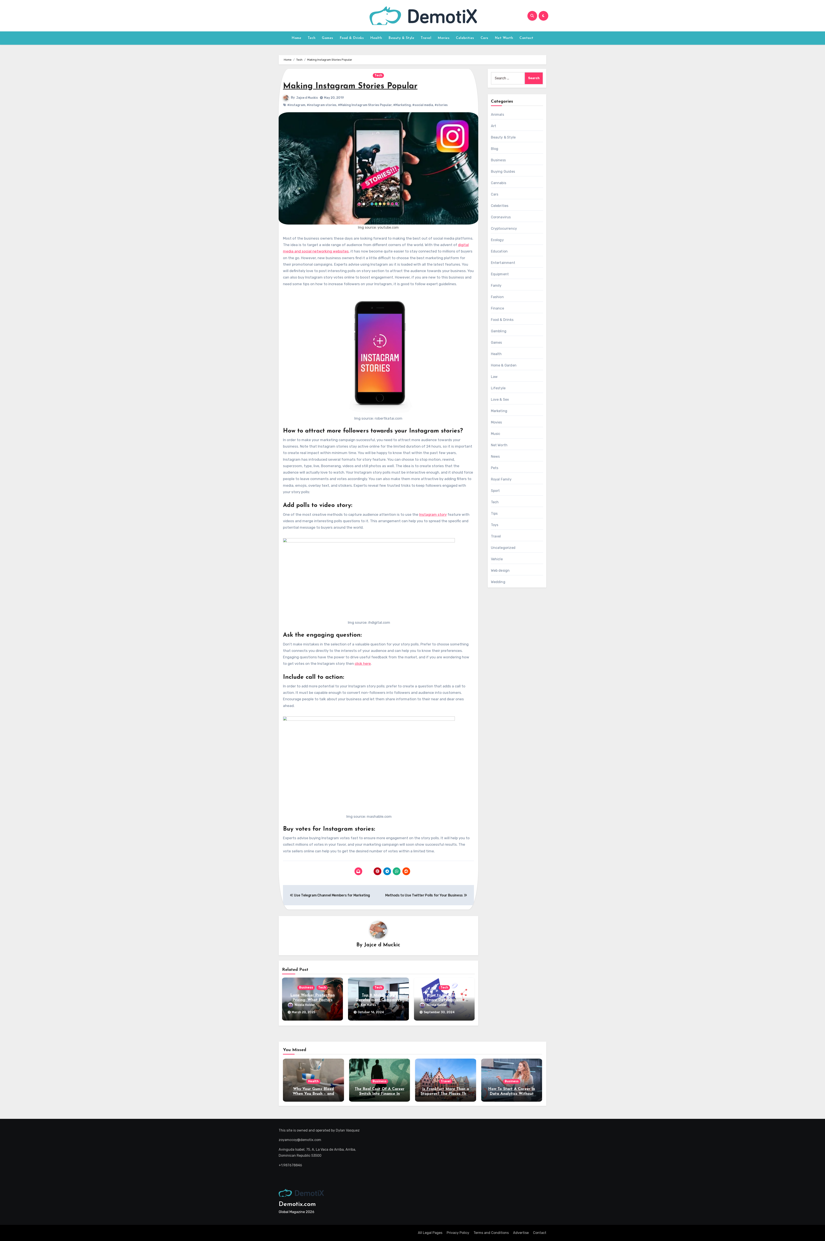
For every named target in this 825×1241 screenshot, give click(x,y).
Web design (500, 570)
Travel (426, 38)
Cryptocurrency (504, 228)
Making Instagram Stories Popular (350, 86)
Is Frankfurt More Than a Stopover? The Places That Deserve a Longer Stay (445, 1093)
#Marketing (402, 105)
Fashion (497, 297)
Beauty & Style (401, 38)
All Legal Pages (430, 1233)
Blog (494, 149)
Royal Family (501, 479)
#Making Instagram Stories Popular (365, 105)
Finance (497, 308)
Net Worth (504, 38)
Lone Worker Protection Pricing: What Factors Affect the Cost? (312, 1000)
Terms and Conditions (491, 1233)
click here (363, 663)
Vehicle (497, 559)
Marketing (499, 411)
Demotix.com (297, 1204)
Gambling (499, 331)
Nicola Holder (305, 1005)
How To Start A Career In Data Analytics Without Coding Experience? (511, 1093)
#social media (422, 105)
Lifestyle (498, 388)
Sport (495, 491)
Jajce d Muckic (307, 98)
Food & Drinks (352, 38)
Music (495, 434)
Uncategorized (503, 548)
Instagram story (433, 514)
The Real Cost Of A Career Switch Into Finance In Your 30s (379, 1093)
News (495, 456)
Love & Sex (500, 399)
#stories (441, 105)
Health (376, 38)
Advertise (521, 1233)
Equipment (500, 274)
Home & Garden (504, 365)
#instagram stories (321, 105)
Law (494, 377)
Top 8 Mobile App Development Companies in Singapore (378, 1000)
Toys (494, 525)
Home (296, 38)
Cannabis (498, 183)
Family (496, 285)
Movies (443, 38)
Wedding (498, 582)
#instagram (296, 105)
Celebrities (465, 38)
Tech (311, 38)
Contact (526, 38)
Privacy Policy (458, 1233)
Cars (484, 38)
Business (306, 987)
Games (327, 38)
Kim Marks (368, 1005)
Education (499, 251)
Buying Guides (503, 171)
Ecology (497, 240)
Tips (494, 513)
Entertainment (503, 263)
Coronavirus (501, 217)
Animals (497, 114)
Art (493, 126)
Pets (494, 468)
